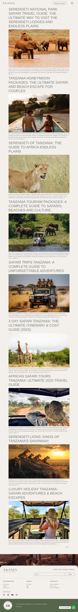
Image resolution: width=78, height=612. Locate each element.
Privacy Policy (19, 606)
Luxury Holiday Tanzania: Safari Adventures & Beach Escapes (35, 493)
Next (67, 547)
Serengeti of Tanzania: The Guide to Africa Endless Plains (35, 147)
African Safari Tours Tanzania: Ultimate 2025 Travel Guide (38, 380)
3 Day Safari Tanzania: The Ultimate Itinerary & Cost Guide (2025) (34, 325)
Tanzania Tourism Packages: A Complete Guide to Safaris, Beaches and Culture (37, 206)
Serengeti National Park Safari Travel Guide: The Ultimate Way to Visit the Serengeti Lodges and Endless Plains (33, 17)
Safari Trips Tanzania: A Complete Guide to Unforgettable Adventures (36, 266)
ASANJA (45, 604)
